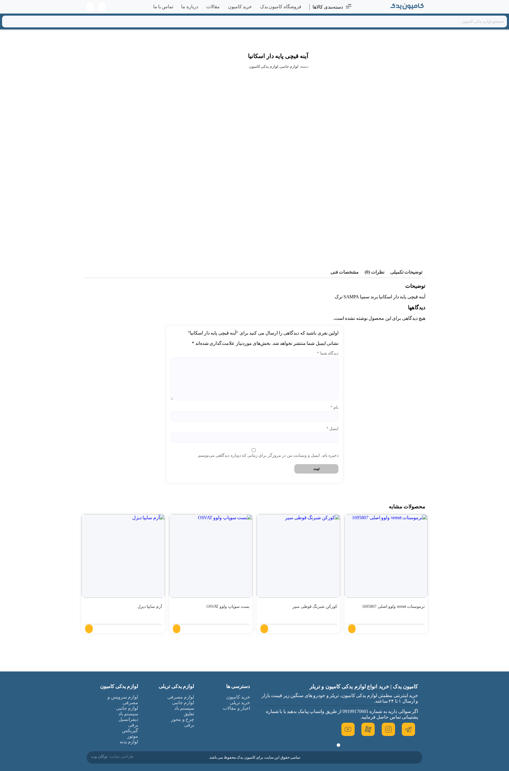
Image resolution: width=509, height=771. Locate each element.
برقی (189, 724)
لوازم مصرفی (180, 696)
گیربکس (130, 730)
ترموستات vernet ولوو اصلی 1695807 (393, 606)
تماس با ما (163, 6)
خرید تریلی (240, 702)
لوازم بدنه (129, 741)
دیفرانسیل (128, 719)
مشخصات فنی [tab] (344, 271)
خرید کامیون (240, 6)
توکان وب (99, 756)
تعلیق (189, 713)
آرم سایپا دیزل (150, 606)
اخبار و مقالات (236, 708)
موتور (132, 736)
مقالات (213, 6)
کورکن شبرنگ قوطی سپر (314, 606)
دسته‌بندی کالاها (328, 6)
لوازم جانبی (289, 66)
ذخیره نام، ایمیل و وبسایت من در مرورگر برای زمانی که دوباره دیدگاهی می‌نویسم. (267, 455)
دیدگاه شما (327, 353)
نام (334, 407)
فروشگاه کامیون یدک (280, 6)
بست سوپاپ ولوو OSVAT (227, 606)
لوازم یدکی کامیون (263, 66)
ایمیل (332, 428)
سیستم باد (184, 708)
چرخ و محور (182, 719)
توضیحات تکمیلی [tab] (406, 271)
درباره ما (189, 6)
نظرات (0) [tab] (374, 271)
